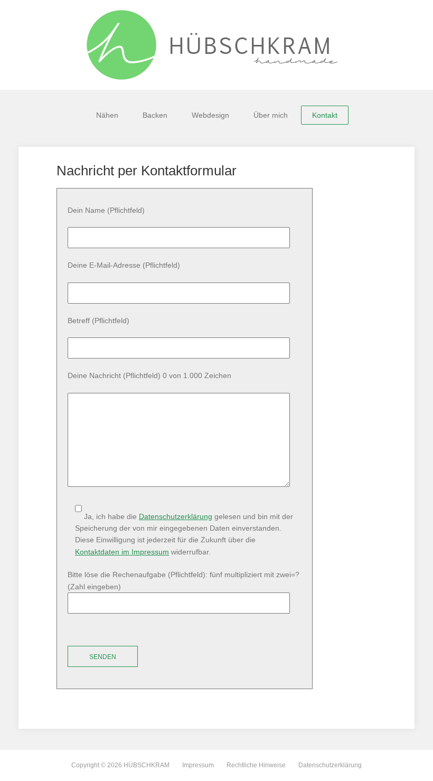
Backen (155, 115)
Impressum (198, 765)
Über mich (270, 115)
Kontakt (324, 115)
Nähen (107, 115)
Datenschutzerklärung (175, 516)
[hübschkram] (216, 45)
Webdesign (210, 115)
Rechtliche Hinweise (256, 765)
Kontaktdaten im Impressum (122, 552)
